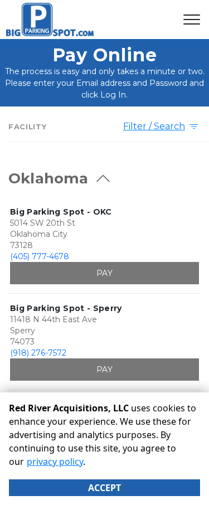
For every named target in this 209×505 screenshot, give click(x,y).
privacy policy (55, 461)
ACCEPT (104, 488)
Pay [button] (104, 273)
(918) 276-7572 (38, 353)
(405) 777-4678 (39, 256)
